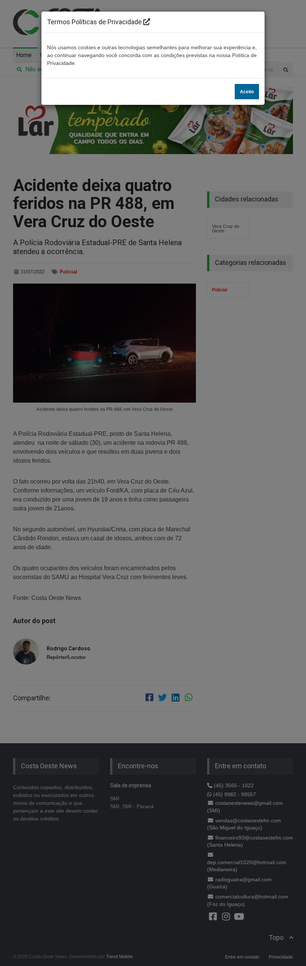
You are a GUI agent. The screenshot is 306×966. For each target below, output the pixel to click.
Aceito (247, 91)
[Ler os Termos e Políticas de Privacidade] (146, 22)
